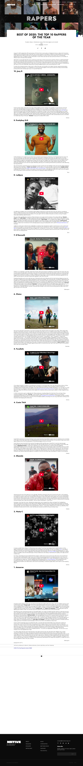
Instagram (18, 4)
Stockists (64, 2)
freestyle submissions (62, 222)
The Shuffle (43, 750)
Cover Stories (52, 4)
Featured (43, 748)
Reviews (53, 2)
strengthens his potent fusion (48, 395)
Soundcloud (65, 743)
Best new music (44, 746)
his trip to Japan (52, 551)
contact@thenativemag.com (63, 740)
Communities (44, 4)
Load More (41, 729)
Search (74, 4)
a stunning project (51, 559)
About (27, 741)
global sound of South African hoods (45, 388)
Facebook (25, 4)
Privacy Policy (71, 762)
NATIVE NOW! (61, 4)
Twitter (22, 4)
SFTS (66, 4)
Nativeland (69, 2)
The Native (41, 44)
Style (37, 4)
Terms (75, 762)
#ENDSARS (74, 2)
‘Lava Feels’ (63, 110)
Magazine (28, 743)
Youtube (68, 743)
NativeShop (58, 2)
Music (33, 4)
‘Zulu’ (61, 549)
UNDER (70, 4)
